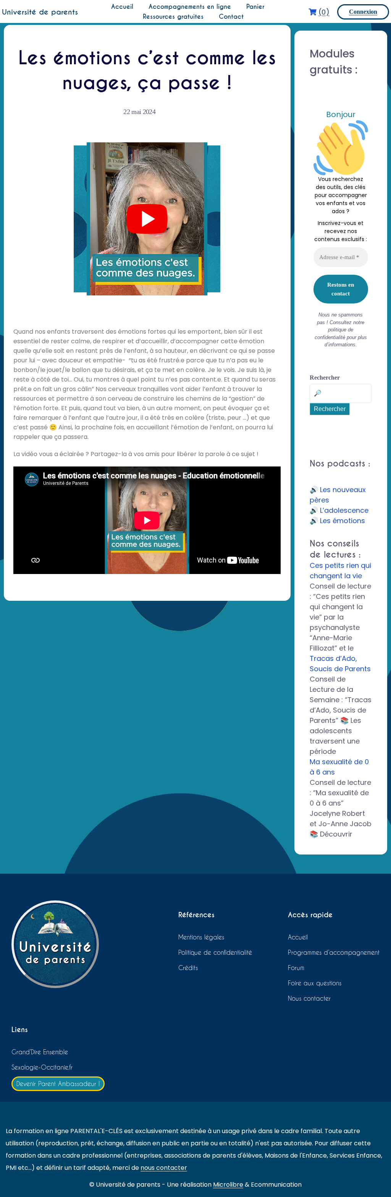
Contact (231, 17)
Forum (296, 967)
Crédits (188, 967)
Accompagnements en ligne (190, 7)
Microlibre (228, 1184)
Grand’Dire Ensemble (39, 1051)
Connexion (363, 11)
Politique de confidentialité (215, 952)
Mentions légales (201, 937)
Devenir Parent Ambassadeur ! (58, 1083)
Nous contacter (309, 998)
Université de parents (40, 12)
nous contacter (164, 1167)
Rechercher (325, 377)
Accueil (122, 7)
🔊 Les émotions (337, 520)
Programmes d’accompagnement (334, 952)
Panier (255, 7)
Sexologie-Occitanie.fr (42, 1067)
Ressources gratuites (173, 17)
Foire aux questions (314, 983)
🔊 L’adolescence (339, 510)
